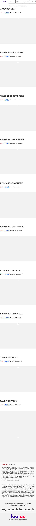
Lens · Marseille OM (15, 187)
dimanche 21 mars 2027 (11, 314)
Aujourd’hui (6, 9)
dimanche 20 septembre (12, 140)
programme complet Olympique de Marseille (18, 503)
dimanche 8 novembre (11, 183)
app (20, 519)
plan (17, 519)
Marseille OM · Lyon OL (16, 317)
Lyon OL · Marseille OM (16, 230)
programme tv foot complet (18, 509)
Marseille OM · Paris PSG (16, 143)
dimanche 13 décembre (11, 227)
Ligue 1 (14, 5)
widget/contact (12, 519)
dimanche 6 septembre (11, 52)
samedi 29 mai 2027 (9, 401)
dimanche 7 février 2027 (12, 270)
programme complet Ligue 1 (18, 505)
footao (5, 1)
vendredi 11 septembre (12, 96)
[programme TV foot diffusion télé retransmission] (18, 518)
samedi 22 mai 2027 (9, 357)
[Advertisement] (18, 31)
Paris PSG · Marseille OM (16, 274)
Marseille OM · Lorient (15, 404)
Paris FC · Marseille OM (16, 361)
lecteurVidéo (24, 519)
